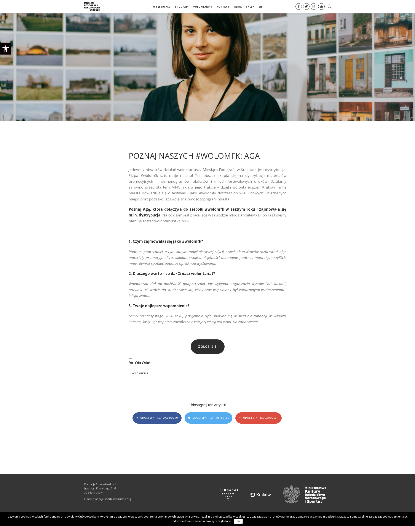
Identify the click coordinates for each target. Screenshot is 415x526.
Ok (238, 521)
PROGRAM (181, 6)
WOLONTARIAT (202, 6)
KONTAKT (223, 6)
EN (260, 6)
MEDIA (238, 6)
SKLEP (250, 6)
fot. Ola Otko (139, 362)
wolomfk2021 (140, 373)
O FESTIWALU (162, 6)
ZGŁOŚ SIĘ (207, 346)
